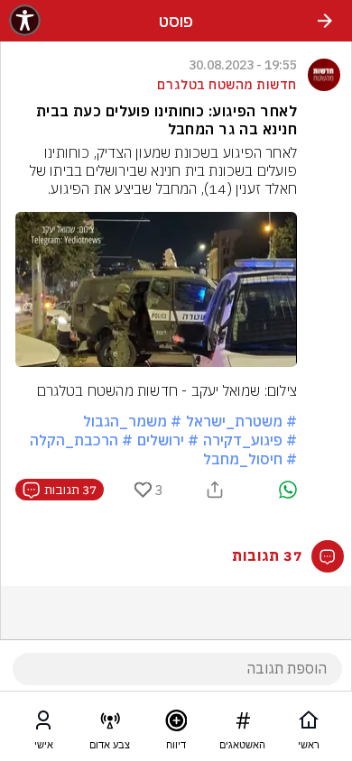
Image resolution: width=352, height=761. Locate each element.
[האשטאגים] (242, 724)
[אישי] (43, 724)
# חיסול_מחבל (250, 459)
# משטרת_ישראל (241, 421)
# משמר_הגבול (132, 421)
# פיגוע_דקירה (250, 440)
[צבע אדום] (110, 724)
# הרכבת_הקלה (81, 440)
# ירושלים (168, 440)
